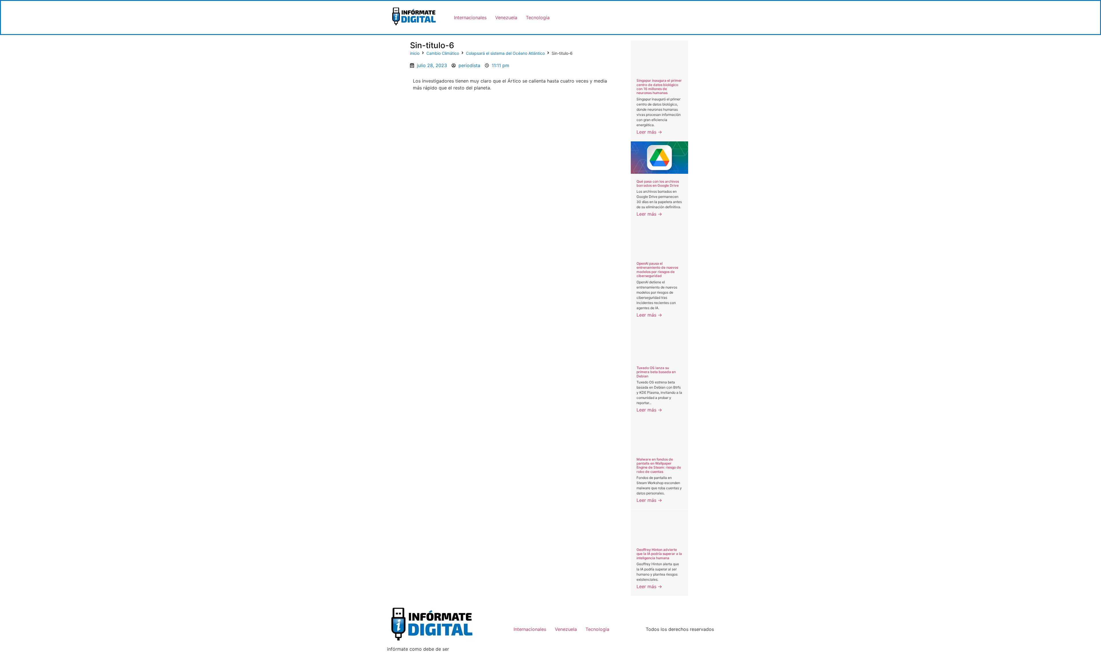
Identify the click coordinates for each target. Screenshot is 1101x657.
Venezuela (506, 17)
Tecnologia (538, 17)
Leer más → (649, 132)
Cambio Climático (442, 53)
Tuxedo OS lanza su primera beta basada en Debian (656, 372)
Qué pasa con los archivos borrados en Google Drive (658, 183)
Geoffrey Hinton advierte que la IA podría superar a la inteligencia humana (659, 553)
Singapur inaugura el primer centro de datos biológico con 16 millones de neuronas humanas (659, 86)
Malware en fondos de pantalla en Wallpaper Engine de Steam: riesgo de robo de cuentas (659, 465)
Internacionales (470, 17)
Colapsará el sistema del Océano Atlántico (505, 53)
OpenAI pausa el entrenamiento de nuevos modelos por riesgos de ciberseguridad (657, 269)
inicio (414, 53)
